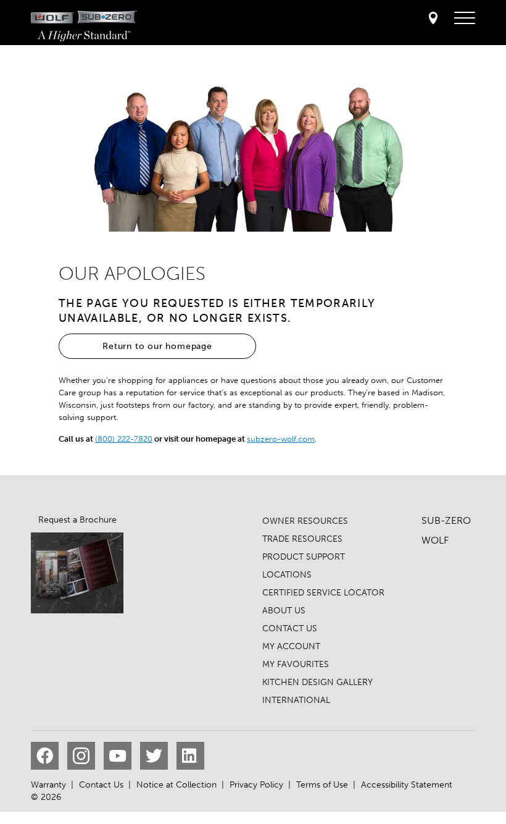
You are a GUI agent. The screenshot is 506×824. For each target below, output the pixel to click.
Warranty (48, 785)
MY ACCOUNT (291, 646)
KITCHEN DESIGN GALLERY (317, 682)
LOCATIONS (287, 575)
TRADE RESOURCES (302, 539)
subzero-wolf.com (281, 439)
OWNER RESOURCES (305, 521)
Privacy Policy (256, 785)
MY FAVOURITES (295, 664)
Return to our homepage (157, 346)
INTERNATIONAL (296, 700)
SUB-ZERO (446, 520)
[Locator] (433, 19)
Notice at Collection (176, 785)
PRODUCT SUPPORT (303, 557)
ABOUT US (283, 610)
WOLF (435, 540)
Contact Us (101, 785)
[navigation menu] (464, 18)
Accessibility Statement (406, 785)
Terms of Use (322, 785)
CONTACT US (289, 628)
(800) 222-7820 (123, 439)
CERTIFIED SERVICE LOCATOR (323, 592)
